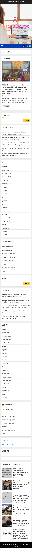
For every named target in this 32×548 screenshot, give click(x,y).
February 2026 (6, 167)
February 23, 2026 (19, 490)
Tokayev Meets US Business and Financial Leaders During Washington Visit (20, 473)
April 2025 (5, 201)
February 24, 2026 (19, 478)
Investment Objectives (8, 257)
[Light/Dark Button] (23, 46)
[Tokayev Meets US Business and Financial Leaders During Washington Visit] (7, 473)
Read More (6, 106)
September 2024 (6, 224)
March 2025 (5, 204)
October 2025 (5, 180)
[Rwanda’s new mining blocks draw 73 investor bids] (7, 509)
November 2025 (6, 177)
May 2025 (4, 197)
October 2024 (5, 221)
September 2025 (6, 184)
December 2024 (6, 214)
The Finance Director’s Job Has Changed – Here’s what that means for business (16, 301)
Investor (4, 264)
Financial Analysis (7, 250)
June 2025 (4, 194)
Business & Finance (7, 247)
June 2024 (4, 235)
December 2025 (6, 173)
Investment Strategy (8, 260)
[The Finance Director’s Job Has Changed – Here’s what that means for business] (7, 485)
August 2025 (5, 187)
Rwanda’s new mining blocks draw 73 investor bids (21, 509)
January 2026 (5, 170)
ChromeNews (23, 544)
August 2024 (5, 228)
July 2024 (4, 231)
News (3, 271)
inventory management (9, 253)
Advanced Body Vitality (8, 444)
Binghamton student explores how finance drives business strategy (14, 155)
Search (5, 115)
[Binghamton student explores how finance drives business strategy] (7, 521)
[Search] (27, 46)
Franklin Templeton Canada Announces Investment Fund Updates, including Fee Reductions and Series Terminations (21, 535)
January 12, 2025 (13, 96)
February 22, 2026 (19, 502)
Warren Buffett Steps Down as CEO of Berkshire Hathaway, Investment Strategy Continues (21, 497)
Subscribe (30, 46)
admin (5, 96)
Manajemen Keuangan (9, 79)
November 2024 (6, 218)
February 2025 (6, 207)
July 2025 (4, 190)
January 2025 (5, 211)
